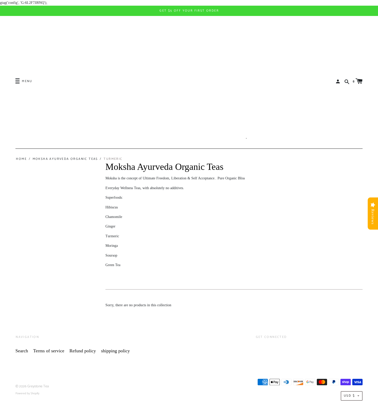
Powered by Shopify (27, 393)
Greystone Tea (38, 386)
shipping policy (115, 350)
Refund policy (82, 350)
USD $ (349, 395)
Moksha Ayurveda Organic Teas (65, 158)
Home (21, 158)
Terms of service (48, 350)
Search (21, 350)
